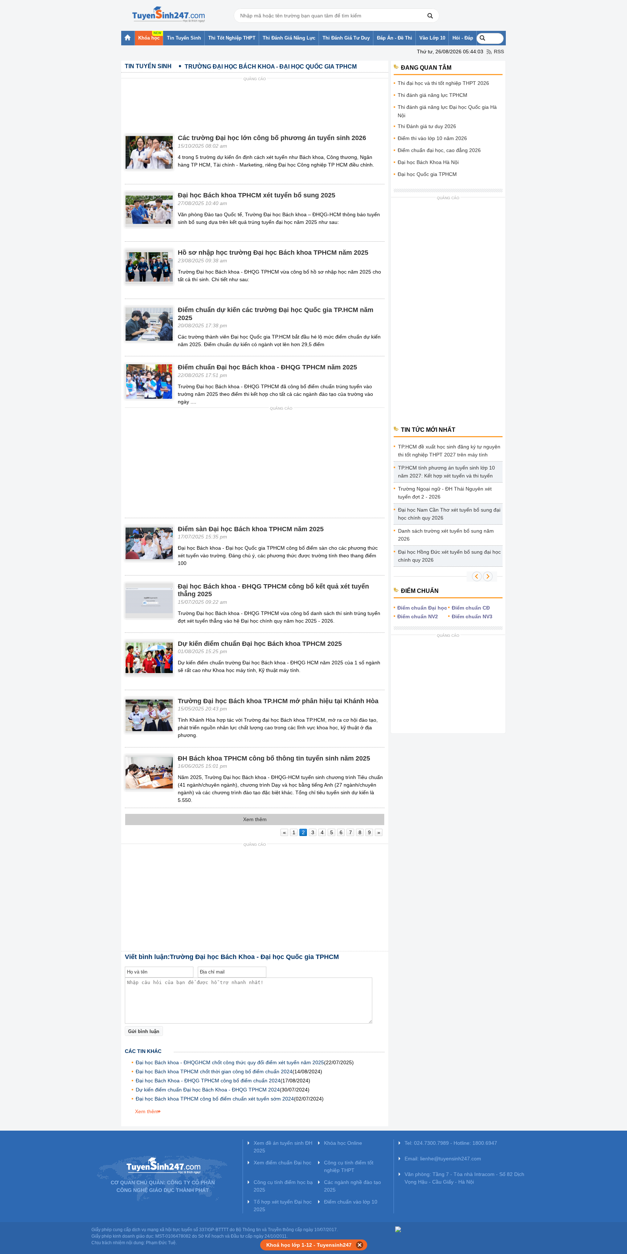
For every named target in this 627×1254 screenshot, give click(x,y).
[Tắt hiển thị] (360, 1245)
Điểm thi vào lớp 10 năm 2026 (432, 138)
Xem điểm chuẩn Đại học (282, 1162)
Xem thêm (147, 1111)
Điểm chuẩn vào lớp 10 (350, 1202)
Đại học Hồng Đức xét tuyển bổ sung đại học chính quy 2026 (449, 556)
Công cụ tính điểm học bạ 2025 (283, 1186)
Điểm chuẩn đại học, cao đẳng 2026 (439, 150)
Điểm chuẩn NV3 (472, 616)
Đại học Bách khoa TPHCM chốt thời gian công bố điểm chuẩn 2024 (214, 1071)
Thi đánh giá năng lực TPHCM (432, 95)
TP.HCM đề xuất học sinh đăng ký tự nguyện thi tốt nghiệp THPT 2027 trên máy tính (449, 451)
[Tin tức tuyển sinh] (168, 14)
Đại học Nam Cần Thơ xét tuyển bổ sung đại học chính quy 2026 (449, 514)
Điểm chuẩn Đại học (422, 608)
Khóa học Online (343, 1143)
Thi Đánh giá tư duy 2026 (427, 126)
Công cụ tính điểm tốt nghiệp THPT (348, 1166)
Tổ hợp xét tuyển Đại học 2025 (283, 1205)
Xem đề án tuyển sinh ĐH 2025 (283, 1146)
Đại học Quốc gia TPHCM (427, 174)
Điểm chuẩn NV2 (417, 616)
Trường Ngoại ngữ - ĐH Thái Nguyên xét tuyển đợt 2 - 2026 (445, 493)
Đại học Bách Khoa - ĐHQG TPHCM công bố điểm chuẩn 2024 (208, 1080)
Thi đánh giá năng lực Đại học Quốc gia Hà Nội (447, 111)
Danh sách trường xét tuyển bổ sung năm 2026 (446, 535)
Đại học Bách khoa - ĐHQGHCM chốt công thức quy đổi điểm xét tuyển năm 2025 (230, 1062)
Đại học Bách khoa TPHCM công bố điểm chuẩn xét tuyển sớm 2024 (215, 1099)
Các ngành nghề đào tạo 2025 (352, 1186)
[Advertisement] (255, 100)
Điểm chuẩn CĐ (471, 608)
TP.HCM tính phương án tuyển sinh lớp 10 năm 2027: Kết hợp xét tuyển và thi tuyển (446, 472)
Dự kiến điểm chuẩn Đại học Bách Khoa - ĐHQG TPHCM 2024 (208, 1090)
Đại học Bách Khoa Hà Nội (428, 162)
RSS (499, 51)
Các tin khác (143, 1051)
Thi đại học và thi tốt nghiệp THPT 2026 (443, 83)
